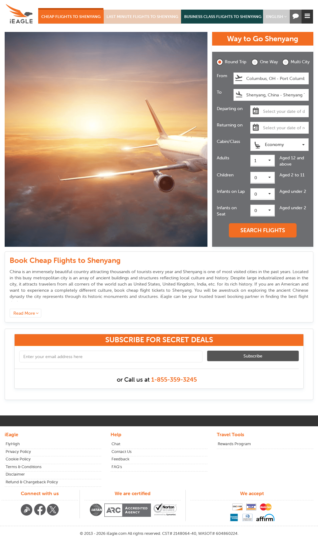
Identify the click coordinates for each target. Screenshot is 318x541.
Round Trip (234, 61)
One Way (269, 61)
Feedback (120, 459)
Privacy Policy (18, 451)
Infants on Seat (227, 211)
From (222, 75)
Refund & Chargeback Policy (32, 482)
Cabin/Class (228, 141)
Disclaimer (15, 474)
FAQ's (116, 466)
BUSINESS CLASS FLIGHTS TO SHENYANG (222, 16)
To (219, 92)
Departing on (230, 108)
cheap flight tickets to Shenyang (159, 290)
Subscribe (252, 356)
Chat (115, 443)
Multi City (300, 61)
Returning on (230, 125)
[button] (276, 17)
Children (225, 175)
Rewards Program (234, 443)
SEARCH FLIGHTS (262, 230)
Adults (223, 158)
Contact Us (121, 451)
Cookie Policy (18, 459)
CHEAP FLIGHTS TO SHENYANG (71, 16)
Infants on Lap (231, 191)
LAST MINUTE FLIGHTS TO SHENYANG (142, 16)
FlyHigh (13, 443)
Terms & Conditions (24, 466)
